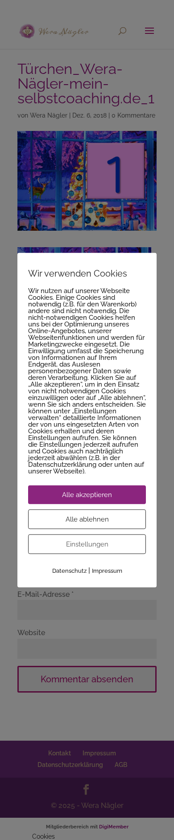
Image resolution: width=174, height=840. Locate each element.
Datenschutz (69, 570)
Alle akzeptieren (87, 495)
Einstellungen (87, 544)
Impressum (107, 570)
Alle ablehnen (87, 519)
